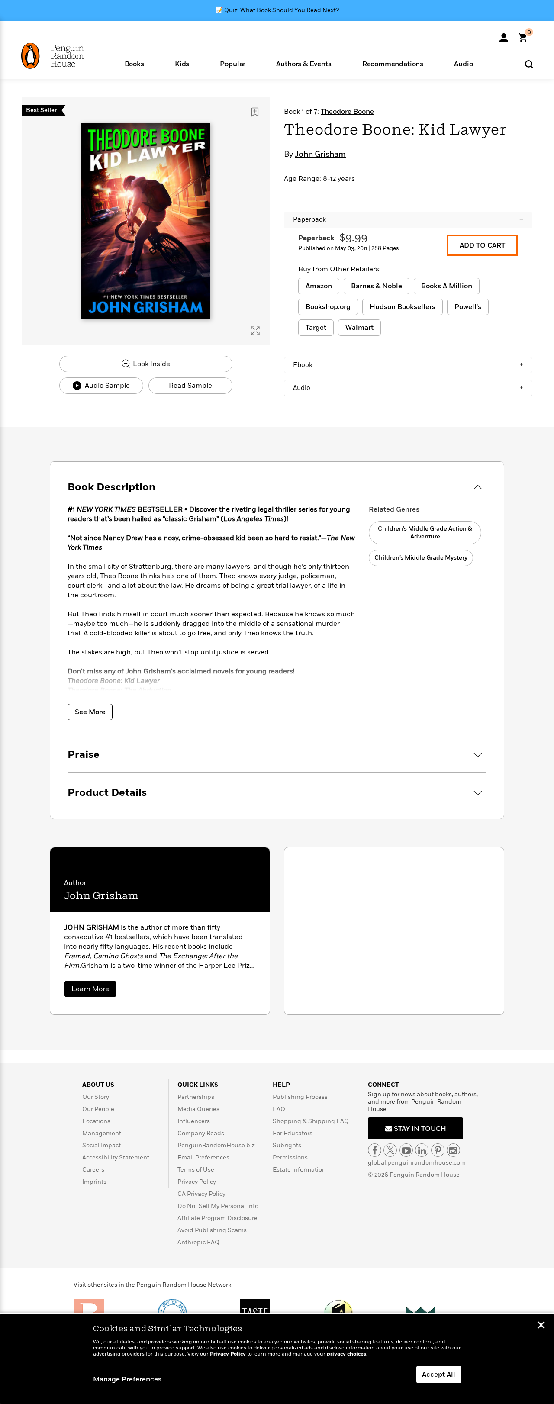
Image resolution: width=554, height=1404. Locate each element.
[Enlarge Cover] (255, 330)
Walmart (359, 327)
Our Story (95, 1097)
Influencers (193, 1121)
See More (90, 712)
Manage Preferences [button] (127, 1379)
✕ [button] (541, 1326)
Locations (96, 1121)
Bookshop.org (328, 307)
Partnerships (195, 1097)
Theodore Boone (347, 111)
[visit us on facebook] (374, 1150)
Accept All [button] (438, 1374)
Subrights (287, 1145)
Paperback (408, 219)
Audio (408, 388)
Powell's (467, 307)
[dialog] (277, 1359)
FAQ (279, 1109)
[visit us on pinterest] (437, 1150)
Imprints (94, 1182)
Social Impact (101, 1145)
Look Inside (150, 364)
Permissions (290, 1157)
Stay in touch (419, 1129)
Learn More (93, 990)
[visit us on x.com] (390, 1150)
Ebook (408, 365)
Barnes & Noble (376, 286)
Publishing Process (300, 1097)
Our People (98, 1109)
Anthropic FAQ (198, 1242)
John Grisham (320, 154)
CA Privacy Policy (201, 1194)
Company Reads (200, 1133)
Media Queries (198, 1109)
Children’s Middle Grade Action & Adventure (425, 533)
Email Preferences (203, 1157)
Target (316, 327)
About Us (98, 1085)
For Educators (292, 1133)
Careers (93, 1170)
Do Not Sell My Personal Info (217, 1206)
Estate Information (299, 1170)
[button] (134, 63)
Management (101, 1133)
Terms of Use (195, 1170)
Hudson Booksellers (402, 307)
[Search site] (529, 64)
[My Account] (503, 34)
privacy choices (346, 1354)
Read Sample (190, 385)
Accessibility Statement (115, 1157)
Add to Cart (482, 245)
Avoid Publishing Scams (212, 1230)
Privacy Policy (196, 1182)
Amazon (319, 286)
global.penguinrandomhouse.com (417, 1163)
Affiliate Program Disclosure (217, 1218)
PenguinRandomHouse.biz (216, 1145)
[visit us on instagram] (453, 1150)
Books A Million (446, 286)
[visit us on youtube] (406, 1150)
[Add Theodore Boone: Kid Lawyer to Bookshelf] (255, 112)
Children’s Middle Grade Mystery (420, 558)
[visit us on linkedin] (421, 1150)
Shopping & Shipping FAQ (311, 1121)
